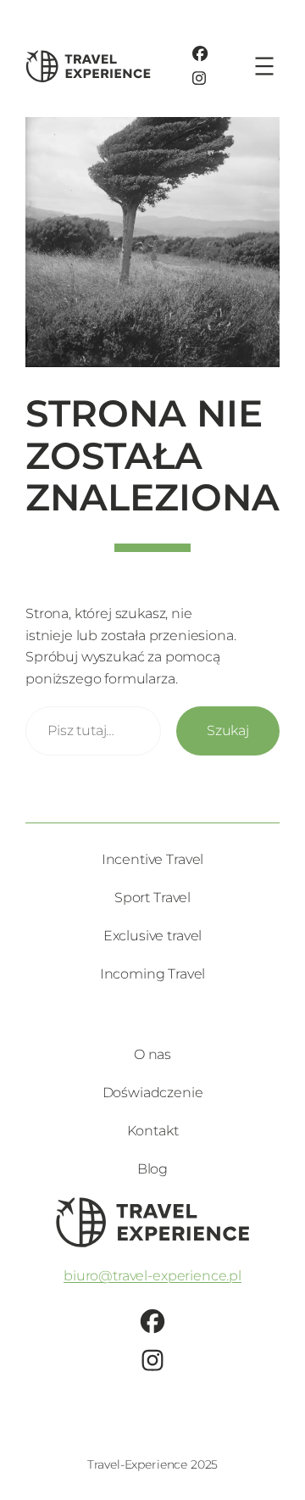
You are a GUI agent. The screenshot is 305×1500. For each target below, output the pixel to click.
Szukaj (228, 730)
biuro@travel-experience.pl (152, 1275)
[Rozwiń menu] (264, 66)
